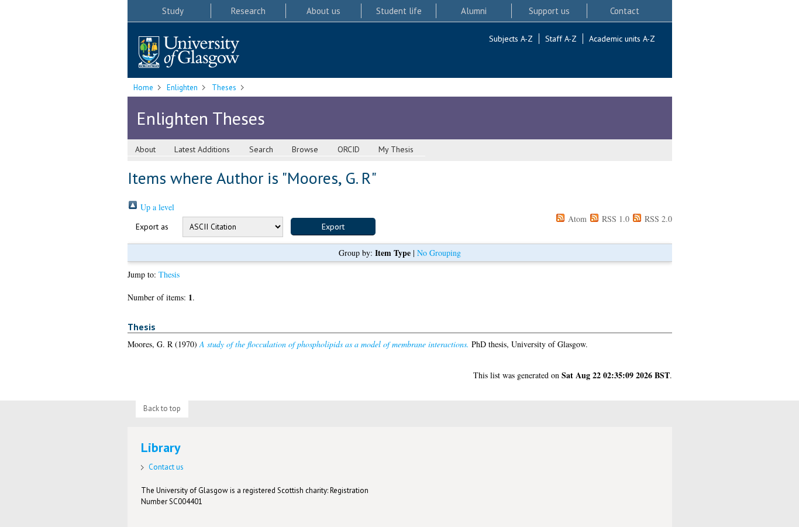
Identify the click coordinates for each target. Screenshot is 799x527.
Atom (576, 218)
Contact (624, 10)
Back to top (162, 408)
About (145, 149)
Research (248, 10)
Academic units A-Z (622, 38)
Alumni (474, 10)
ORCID (348, 149)
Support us (549, 10)
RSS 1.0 (614, 218)
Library (161, 447)
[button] (333, 226)
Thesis (169, 274)
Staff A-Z (561, 38)
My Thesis (396, 149)
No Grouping (439, 252)
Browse (305, 149)
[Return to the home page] (189, 53)
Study (173, 10)
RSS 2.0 (657, 218)
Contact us (166, 467)
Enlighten (182, 88)
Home (143, 88)
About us (323, 10)
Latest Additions (202, 149)
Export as (152, 226)
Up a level (156, 207)
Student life (399, 10)
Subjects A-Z (511, 38)
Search (261, 149)
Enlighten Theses (200, 118)
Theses (224, 88)
